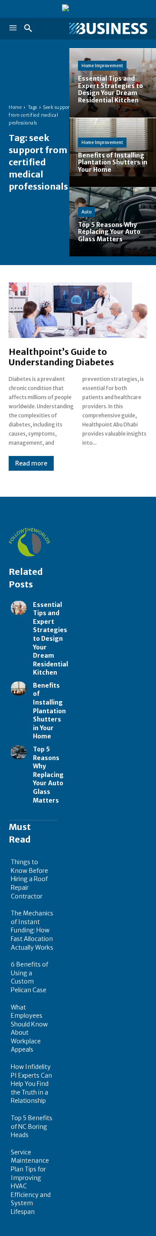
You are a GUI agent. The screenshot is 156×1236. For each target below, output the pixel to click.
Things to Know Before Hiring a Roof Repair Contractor (29, 879)
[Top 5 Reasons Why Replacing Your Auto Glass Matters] (112, 221)
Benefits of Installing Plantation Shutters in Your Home (49, 711)
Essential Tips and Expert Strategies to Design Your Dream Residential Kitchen (50, 639)
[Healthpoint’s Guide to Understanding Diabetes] (78, 310)
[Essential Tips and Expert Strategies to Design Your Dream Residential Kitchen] (112, 83)
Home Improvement (102, 66)
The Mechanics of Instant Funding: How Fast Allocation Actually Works (32, 930)
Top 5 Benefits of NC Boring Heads (31, 1126)
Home (15, 107)
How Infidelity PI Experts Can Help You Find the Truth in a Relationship (31, 1084)
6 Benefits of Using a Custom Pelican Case (29, 977)
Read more (31, 463)
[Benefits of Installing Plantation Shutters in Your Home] (112, 152)
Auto (86, 212)
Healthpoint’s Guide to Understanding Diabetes (61, 356)
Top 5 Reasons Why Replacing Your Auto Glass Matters (48, 774)
